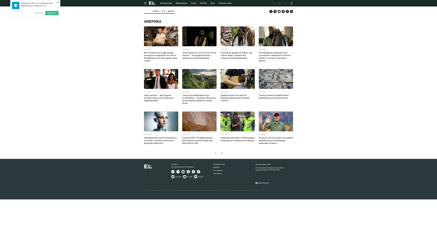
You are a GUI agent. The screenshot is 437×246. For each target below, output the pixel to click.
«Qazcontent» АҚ (219, 164)
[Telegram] (275, 11)
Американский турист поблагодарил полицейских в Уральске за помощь (238, 139)
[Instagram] (283, 11)
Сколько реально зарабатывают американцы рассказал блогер (274, 96)
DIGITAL (203, 3)
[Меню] (145, 3)
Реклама (216, 167)
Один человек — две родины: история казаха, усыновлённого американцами (159, 98)
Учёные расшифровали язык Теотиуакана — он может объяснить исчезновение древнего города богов (199, 99)
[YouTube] (279, 11)
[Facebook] (271, 11)
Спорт (193, 3)
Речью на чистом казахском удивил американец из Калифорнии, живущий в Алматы (276, 140)
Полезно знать (225, 3)
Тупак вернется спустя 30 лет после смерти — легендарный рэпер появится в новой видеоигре (199, 55)
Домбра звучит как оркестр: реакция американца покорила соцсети (235, 98)
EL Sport (178, 177)
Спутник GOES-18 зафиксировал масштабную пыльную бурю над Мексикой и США (197, 140)
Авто (213, 3)
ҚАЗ (274, 3)
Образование (181, 3)
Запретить (39, 13)
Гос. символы (218, 170)
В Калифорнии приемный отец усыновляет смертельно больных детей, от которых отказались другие (275, 56)
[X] (193, 171)
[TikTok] (291, 11)
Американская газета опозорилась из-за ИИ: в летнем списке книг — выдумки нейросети (160, 140)
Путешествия (166, 3)
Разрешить (52, 13)
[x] (287, 11)
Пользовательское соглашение (182, 167)
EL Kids (189, 177)
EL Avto (200, 177)
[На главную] (152, 3)
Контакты (174, 164)
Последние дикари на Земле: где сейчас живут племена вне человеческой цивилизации (236, 55)
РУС (279, 3)
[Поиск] (291, 3)
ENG (285, 3)
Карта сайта (217, 173)
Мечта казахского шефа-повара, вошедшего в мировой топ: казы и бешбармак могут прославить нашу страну (160, 56)
